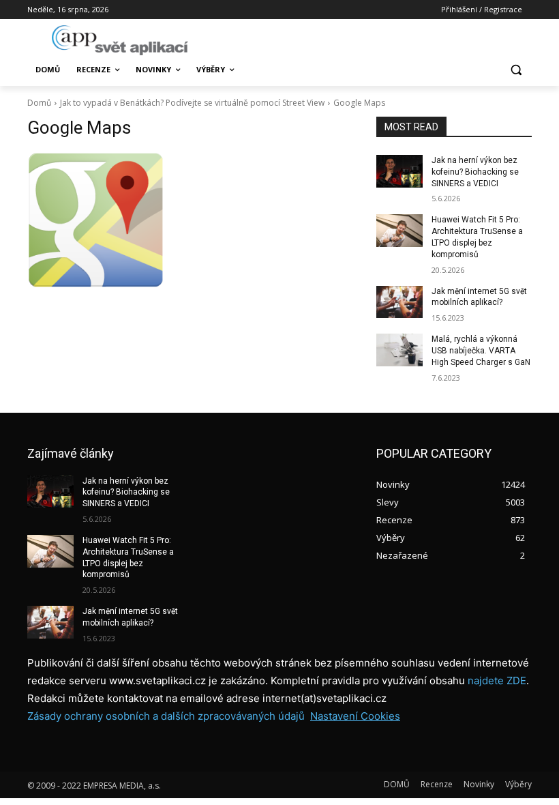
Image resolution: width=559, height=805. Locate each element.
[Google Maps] (192, 219)
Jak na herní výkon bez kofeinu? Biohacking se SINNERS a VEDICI (475, 172)
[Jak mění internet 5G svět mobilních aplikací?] (399, 302)
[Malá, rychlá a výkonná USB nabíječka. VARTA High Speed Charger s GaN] (399, 350)
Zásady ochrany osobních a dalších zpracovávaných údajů (166, 715)
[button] (516, 70)
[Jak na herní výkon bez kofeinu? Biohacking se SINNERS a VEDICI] (399, 171)
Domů (39, 102)
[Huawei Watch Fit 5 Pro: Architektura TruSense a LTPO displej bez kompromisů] (399, 230)
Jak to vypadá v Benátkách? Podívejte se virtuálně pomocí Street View (192, 102)
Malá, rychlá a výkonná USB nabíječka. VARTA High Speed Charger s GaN (481, 350)
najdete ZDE (497, 680)
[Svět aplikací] (120, 40)
